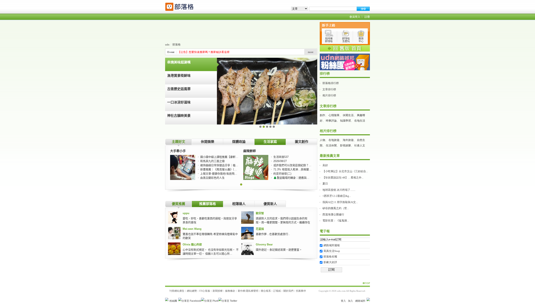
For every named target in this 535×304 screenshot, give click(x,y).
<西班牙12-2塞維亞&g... (336, 195)
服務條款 (230, 290)
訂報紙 (277, 290)
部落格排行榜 (330, 83)
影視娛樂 (345, 145)
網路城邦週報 (332, 245)
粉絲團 (173, 300)
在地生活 (359, 120)
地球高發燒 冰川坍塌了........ (338, 189)
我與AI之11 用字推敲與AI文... (340, 202)
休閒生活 (348, 115)
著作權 (241, 290)
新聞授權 (218, 290)
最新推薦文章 (330, 155)
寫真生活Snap (332, 250)
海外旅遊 (348, 140)
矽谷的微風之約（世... (335, 208)
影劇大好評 (330, 262)
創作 (322, 115)
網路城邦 (360, 300)
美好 (325, 165)
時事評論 (331, 120)
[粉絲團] (166, 299)
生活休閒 (331, 145)
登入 (343, 300)
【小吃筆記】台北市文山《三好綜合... (345, 171)
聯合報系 (266, 290)
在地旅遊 (334, 140)
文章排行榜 (329, 89)
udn (167, 44)
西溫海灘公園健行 (333, 214)
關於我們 (288, 290)
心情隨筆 (334, 115)
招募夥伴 (301, 290)
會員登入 (354, 16)
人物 (322, 140)
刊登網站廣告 (176, 290)
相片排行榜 (329, 95)
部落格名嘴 (330, 256)
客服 (207, 290)
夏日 (325, 183)
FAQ (201, 290)
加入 (350, 300)
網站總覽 (192, 290)
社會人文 (359, 145)
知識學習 (345, 120)
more (310, 52)
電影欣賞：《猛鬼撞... (335, 220)
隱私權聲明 (252, 290)
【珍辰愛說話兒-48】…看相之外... (342, 177)
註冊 (367, 16)
